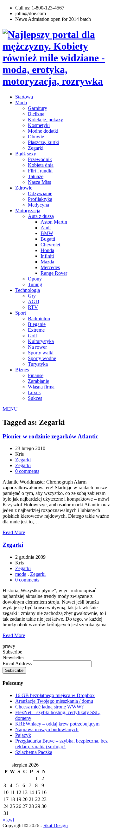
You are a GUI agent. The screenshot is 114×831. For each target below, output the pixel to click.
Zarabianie (38, 381)
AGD (33, 301)
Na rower (37, 347)
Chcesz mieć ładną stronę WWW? (49, 706)
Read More (14, 532)
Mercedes (50, 267)
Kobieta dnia (41, 165)
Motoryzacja (27, 210)
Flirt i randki (40, 170)
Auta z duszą (41, 216)
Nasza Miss (39, 182)
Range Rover (54, 273)
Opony (35, 278)
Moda (21, 102)
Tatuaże (35, 176)
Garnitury (37, 108)
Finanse (35, 375)
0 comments (27, 471)
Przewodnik (40, 159)
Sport (20, 313)
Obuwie (36, 136)
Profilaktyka (40, 199)
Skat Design (55, 825)
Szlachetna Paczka (33, 752)
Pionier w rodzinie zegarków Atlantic (50, 436)
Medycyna (38, 205)
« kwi (8, 819)
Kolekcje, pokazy (45, 119)
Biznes (22, 369)
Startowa (24, 96)
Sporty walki (41, 352)
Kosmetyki (39, 125)
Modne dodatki (43, 131)
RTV (33, 307)
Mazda (47, 261)
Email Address (18, 663)
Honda (47, 250)
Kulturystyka (41, 341)
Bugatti (48, 239)
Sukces (35, 398)
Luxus (34, 392)
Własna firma (41, 386)
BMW (47, 233)
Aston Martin (54, 222)
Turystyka (38, 364)
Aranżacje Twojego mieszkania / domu (54, 701)
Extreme (36, 330)
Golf (32, 335)
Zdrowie (23, 187)
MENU (10, 409)
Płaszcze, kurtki (43, 142)
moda (20, 574)
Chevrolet (50, 244)
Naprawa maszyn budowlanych (47, 729)
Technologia (27, 290)
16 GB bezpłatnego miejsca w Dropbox (55, 695)
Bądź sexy (25, 153)
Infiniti (47, 256)
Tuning (35, 284)
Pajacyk (23, 735)
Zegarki (35, 148)
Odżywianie (40, 193)
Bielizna (36, 114)
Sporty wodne (42, 358)
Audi (46, 227)
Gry (32, 295)
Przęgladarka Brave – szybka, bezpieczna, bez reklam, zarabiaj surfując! (61, 743)
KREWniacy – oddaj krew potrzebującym (57, 723)
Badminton (39, 318)
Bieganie (37, 324)
